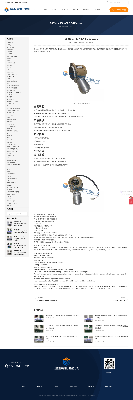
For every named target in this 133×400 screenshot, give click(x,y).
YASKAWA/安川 (11, 201)
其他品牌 (9, 205)
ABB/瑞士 (9, 45)
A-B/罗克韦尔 (10, 42)
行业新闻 (75, 42)
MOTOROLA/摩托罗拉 (13, 131)
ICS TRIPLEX (10, 103)
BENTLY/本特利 (11, 63)
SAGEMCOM (10, 155)
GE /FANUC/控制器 (12, 88)
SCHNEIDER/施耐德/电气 (13, 164)
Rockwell (9, 153)
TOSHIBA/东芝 (11, 174)
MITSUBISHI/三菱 (11, 119)
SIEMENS (9, 169)
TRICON (9, 176)
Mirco (8, 117)
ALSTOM (9, 51)
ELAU (8, 69)
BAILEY (9, 58)
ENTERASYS (10, 76)
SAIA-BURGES (11, 162)
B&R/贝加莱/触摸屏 (12, 56)
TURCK (9, 180)
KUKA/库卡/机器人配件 (13, 110)
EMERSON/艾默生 (12, 74)
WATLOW (9, 185)
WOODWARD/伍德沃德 (13, 192)
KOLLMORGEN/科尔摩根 (13, 108)
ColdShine (9, 65)
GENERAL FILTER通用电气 (14, 92)
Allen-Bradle (10, 49)
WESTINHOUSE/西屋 (12, 187)
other (8, 137)
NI (7, 133)
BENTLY (9, 60)
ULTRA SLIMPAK (11, 183)
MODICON (9, 122)
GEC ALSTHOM (11, 90)
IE (7, 106)
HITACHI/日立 (10, 99)
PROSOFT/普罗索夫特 (13, 146)
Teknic (8, 171)
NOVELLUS (10, 135)
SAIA (8, 158)
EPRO (8, 79)
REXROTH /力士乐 (12, 151)
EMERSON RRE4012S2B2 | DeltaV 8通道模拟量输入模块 (111, 317)
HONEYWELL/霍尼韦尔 (13, 101)
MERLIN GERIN (11, 112)
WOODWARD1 (11, 194)
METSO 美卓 (10, 115)
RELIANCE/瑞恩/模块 (12, 149)
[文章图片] (39, 318)
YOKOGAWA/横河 (12, 203)
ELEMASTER (10, 72)
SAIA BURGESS (11, 160)
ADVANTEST (10, 47)
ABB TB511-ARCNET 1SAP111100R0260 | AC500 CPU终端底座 (62, 327)
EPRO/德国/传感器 (12, 81)
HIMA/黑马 (9, 97)
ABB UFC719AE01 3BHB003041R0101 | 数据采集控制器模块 (111, 327)
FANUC (9, 83)
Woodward (9, 189)
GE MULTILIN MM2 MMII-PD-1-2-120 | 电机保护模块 (111, 337)
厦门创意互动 (91, 395)
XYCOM (9, 196)
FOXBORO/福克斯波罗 (13, 85)
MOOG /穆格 (10, 128)
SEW (8, 167)
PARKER (9, 142)
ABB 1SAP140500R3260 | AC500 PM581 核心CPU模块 (62, 337)
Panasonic (9, 140)
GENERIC (9, 94)
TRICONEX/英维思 (12, 178)
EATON (9, 67)
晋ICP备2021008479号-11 (72, 395)
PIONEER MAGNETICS (13, 144)
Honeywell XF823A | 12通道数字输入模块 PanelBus (62, 315)
